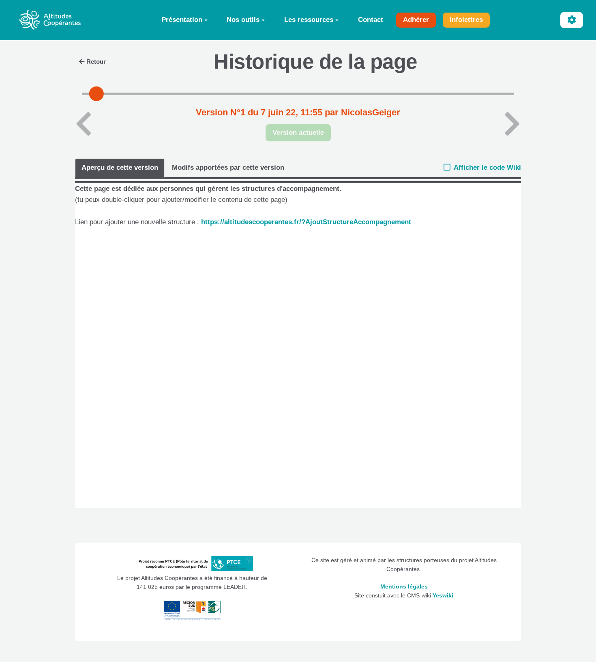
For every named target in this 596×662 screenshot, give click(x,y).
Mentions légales (404, 587)
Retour (96, 61)
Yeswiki (443, 596)
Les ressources (308, 20)
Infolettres (466, 20)
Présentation (181, 20)
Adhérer (416, 20)
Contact (370, 20)
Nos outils (243, 20)
